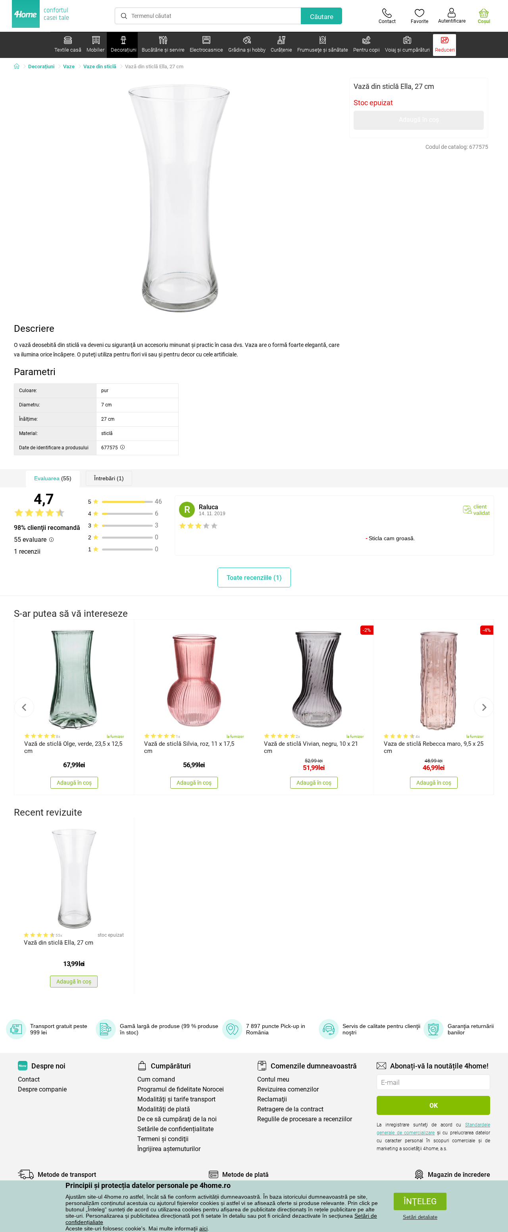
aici (203, 1228)
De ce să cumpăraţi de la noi (177, 1119)
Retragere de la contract (290, 1109)
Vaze (69, 66)
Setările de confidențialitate (175, 1129)
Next (484, 707)
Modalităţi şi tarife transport (176, 1099)
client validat (481, 509)
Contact (29, 1079)
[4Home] (19, 66)
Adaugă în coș (419, 119)
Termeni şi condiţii (163, 1139)
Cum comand (156, 1079)
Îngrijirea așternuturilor (168, 1149)
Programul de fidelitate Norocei (180, 1089)
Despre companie (42, 1089)
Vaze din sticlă (99, 66)
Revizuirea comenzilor (288, 1089)
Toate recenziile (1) (254, 577)
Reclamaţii (272, 1099)
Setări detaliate (420, 1217)
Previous (24, 707)
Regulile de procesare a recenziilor (304, 1119)
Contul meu (273, 1079)
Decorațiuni (41, 66)
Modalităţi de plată (163, 1109)
